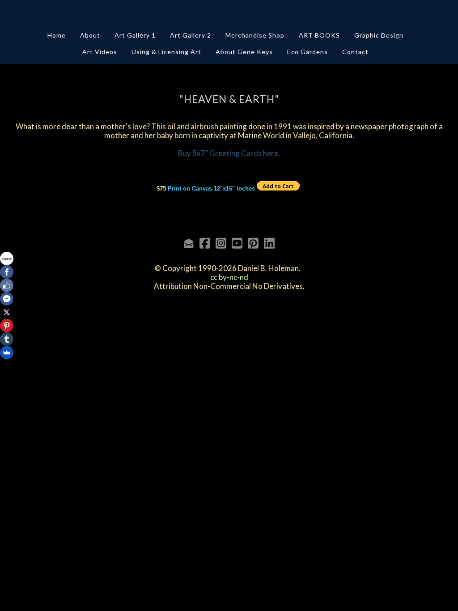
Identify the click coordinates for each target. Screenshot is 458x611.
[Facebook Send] (6, 299)
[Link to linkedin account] (269, 243)
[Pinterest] (6, 325)
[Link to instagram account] (221, 243)
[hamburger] (28, 14)
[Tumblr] (6, 339)
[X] (6, 312)
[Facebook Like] (6, 285)
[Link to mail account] (188, 243)
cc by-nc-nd (229, 277)
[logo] (229, 15)
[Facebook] (6, 272)
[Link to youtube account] (237, 243)
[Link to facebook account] (204, 243)
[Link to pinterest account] (253, 243)
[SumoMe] (6, 352)
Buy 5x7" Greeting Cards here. (229, 153)
